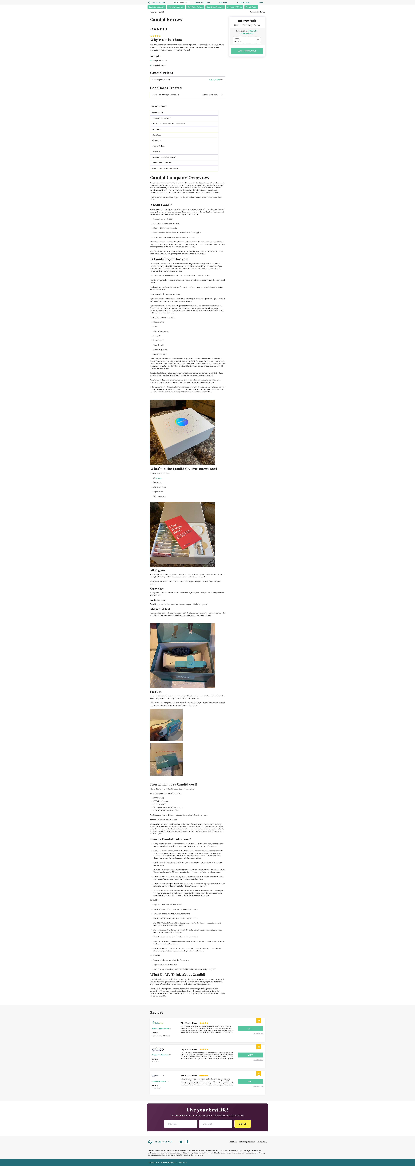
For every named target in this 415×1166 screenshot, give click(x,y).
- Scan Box (156, 152)
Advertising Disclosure (247, 1142)
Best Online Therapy (195, 7)
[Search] (181, 2)
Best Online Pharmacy (215, 7)
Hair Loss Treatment (175, 7)
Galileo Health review (160, 1055)
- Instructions (157, 140)
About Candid (157, 113)
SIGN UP (242, 1124)
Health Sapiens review (160, 1028)
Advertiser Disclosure (257, 12)
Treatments (223, 2)
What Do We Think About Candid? (165, 168)
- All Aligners (156, 129)
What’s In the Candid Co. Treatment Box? (168, 124)
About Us (233, 1142)
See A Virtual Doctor (156, 7)
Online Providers (243, 2)
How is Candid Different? (162, 163)
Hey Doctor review (159, 1081)
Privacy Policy (262, 1142)
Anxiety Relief (251, 7)
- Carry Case (156, 135)
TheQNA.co (182, 1162)
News (261, 2)
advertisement (258, 1033)
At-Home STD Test (234, 7)
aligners (158, 478)
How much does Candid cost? (164, 157)
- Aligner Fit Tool (158, 146)
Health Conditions (203, 2)
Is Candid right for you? (161, 118)
